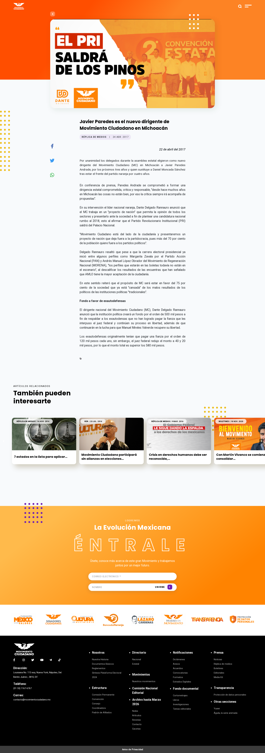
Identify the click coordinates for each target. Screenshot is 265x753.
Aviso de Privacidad (132, 749)
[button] (261, 441)
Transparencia (224, 688)
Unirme (160, 587)
